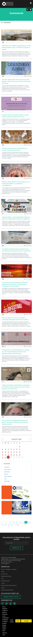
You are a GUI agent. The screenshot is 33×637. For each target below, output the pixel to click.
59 (8, 524)
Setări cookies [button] (12, 620)
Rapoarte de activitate (6, 576)
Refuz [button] (17, 620)
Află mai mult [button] (4, 633)
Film (5, 479)
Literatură (7, 467)
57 (2, 524)
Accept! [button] (26, 620)
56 (29, 522)
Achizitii (3, 583)
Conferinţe (7, 471)
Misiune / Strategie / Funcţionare (8, 569)
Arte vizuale (7, 469)
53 (19, 522)
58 (5, 524)
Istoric (2, 578)
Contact (3, 587)
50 (10, 522)
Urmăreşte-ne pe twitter (10, 597)
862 (18, 524)
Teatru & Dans (8, 476)
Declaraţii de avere (5, 580)
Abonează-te (16, 548)
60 (12, 524)
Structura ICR (4, 574)
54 (22, 522)
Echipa (2, 571)
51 (13, 522)
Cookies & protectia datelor (7, 590)
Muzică (6, 474)
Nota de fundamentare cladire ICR (9, 585)
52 (16, 522)
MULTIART (7, 481)
